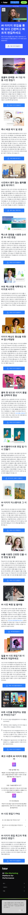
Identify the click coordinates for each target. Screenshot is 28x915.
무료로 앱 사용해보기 (15, 2)
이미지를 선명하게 (20, 413)
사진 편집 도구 (8, 6)
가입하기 (24, 2)
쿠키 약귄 (17, 905)
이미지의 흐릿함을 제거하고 (15, 620)
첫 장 (2, 6)
